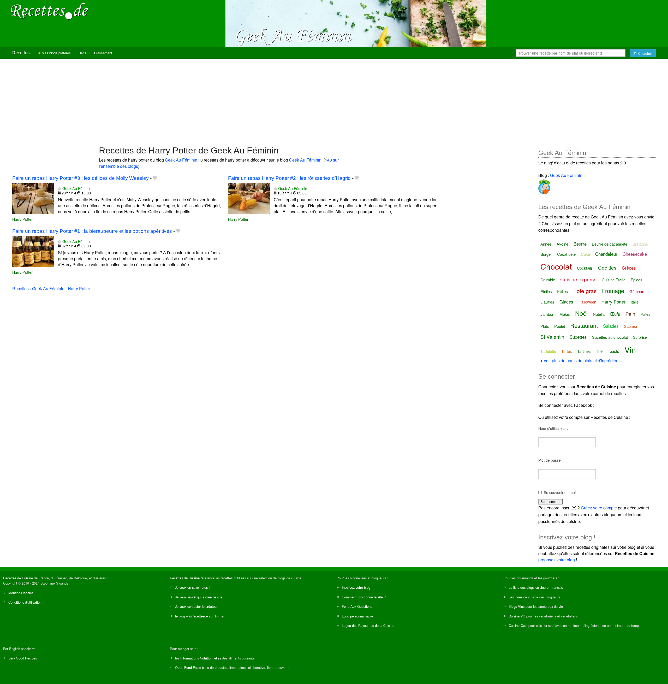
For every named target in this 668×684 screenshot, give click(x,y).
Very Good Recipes (22, 658)
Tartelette (548, 351)
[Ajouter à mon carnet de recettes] (155, 178)
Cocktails (585, 268)
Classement (103, 52)
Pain (630, 313)
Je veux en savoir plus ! (192, 587)
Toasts (613, 351)
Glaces (566, 301)
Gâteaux (636, 291)
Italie (635, 302)
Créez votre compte (599, 508)
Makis (564, 314)
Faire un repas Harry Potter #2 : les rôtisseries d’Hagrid (289, 178)
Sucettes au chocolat (610, 337)
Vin (630, 349)
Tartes (566, 351)
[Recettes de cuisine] (49, 11)
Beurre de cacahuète (609, 244)
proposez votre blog (556, 560)
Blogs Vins (516, 606)
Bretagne (640, 244)
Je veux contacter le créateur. (196, 606)
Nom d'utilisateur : (553, 428)
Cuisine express (578, 279)
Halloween (587, 302)
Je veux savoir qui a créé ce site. (199, 596)
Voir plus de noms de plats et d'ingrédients (583, 361)
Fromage (613, 291)
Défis (82, 52)
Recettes (21, 52)
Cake (585, 254)
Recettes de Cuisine (18, 577)
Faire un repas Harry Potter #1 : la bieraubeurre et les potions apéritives (92, 231)
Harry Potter (22, 219)
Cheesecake (635, 254)
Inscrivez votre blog (356, 587)
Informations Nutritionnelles (200, 658)
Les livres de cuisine (523, 596)
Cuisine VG (517, 616)
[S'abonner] (59, 188)
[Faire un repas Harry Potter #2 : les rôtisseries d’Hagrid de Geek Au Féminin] (249, 198)
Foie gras (585, 291)
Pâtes (646, 314)
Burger (546, 254)
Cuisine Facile (613, 279)
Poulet (559, 326)
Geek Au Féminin (181, 160)
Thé (599, 351)
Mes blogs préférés (56, 52)
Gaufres (547, 302)
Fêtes (562, 291)
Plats (544, 326)
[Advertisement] (334, 99)
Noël (581, 313)
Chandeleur (606, 254)
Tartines (584, 351)
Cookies (607, 267)
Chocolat (556, 266)
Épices (636, 279)
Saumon (631, 326)
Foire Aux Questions (357, 606)
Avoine (562, 244)
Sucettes (578, 337)
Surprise (640, 337)
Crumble (547, 279)
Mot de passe (549, 460)
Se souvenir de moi (560, 492)
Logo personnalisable (357, 616)
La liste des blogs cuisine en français (536, 587)
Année (545, 244)
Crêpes (629, 267)
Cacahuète (566, 254)
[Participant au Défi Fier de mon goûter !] (544, 186)
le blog (180, 616)
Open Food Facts (188, 667)
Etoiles (546, 291)
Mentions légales (20, 592)
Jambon (547, 314)
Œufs (615, 314)
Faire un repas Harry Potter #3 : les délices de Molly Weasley (80, 178)
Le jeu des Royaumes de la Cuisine (368, 625)
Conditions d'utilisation (24, 602)
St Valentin (552, 336)
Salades (611, 326)
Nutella (599, 314)
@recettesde (198, 616)
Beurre (580, 243)
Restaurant (584, 325)
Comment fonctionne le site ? (364, 596)
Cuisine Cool (518, 625)
